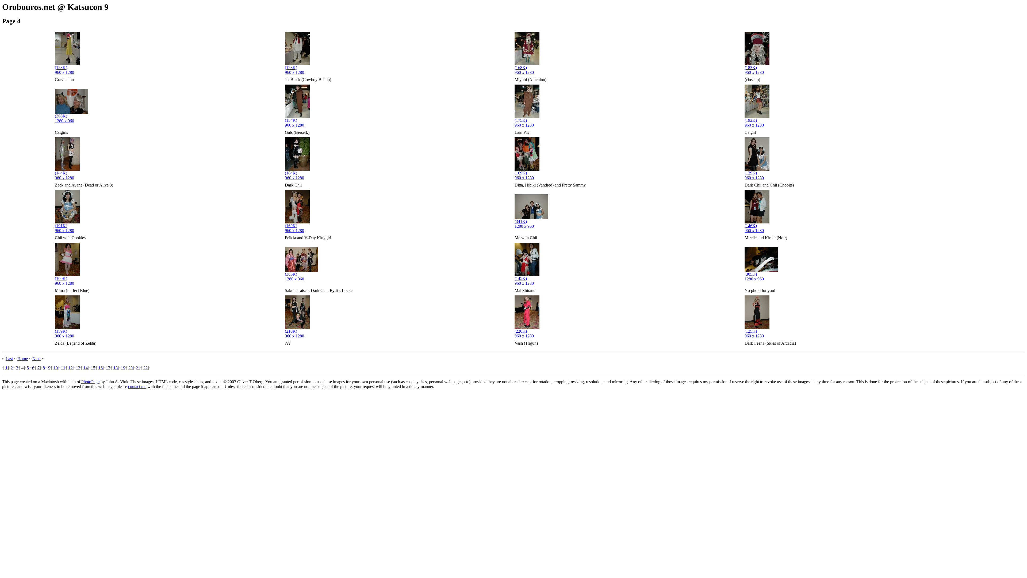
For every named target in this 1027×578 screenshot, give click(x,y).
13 (78, 368)
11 (63, 368)
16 (100, 368)
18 (115, 368)
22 (145, 368)
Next (36, 358)
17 (108, 368)
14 (85, 368)
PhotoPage (90, 381)
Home (22, 358)
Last (9, 358)
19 (123, 368)
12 (70, 368)
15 (93, 368)
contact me (137, 386)
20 (130, 368)
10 (55, 368)
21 (138, 368)
